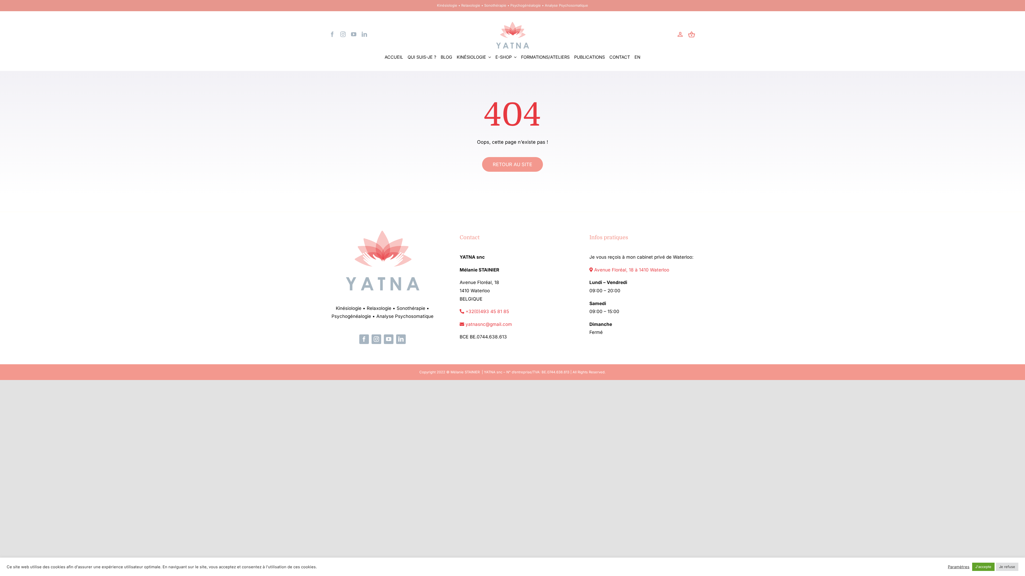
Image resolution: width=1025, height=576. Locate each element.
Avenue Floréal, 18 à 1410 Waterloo (631, 270)
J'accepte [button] (983, 567)
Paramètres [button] (958, 567)
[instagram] (343, 34)
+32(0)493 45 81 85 (486, 311)
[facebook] (332, 34)
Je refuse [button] (1007, 567)
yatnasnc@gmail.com (488, 324)
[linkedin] (364, 34)
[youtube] (353, 34)
